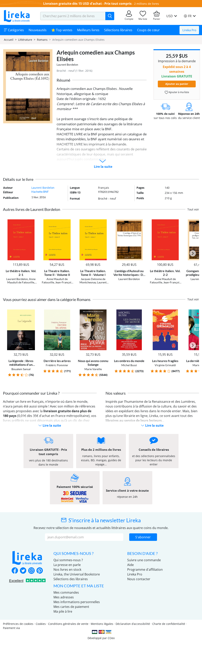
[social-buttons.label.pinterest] (39, 570)
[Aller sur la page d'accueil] (17, 16)
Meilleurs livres (88, 30)
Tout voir (193, 209)
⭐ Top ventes (61, 30)
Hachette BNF (40, 191)
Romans (42, 39)
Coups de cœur (148, 30)
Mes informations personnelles (76, 602)
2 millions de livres (146, 4)
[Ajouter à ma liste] (33, 221)
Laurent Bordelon (67, 64)
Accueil (8, 39)
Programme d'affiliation (145, 569)
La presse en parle (67, 565)
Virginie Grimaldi (165, 365)
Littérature (25, 39)
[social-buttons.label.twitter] (23, 570)
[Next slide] (193, 253)
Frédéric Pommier (57, 365)
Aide (130, 565)
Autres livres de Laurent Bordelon (31, 209)
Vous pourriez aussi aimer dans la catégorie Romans (47, 299)
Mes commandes (66, 592)
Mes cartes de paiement (71, 607)
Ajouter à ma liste (178, 92)
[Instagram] (31, 570)
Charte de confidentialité (168, 624)
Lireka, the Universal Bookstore (76, 574)
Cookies (41, 624)
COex (111, 638)
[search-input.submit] (109, 16)
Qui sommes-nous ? (68, 560)
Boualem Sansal (21, 369)
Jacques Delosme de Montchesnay (92, 280)
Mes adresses (63, 597)
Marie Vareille (93, 369)
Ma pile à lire (62, 611)
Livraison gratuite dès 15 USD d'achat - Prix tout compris (87, 3)
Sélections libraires (118, 30)
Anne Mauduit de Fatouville (21, 280)
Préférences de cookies (18, 624)
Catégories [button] (15, 30)
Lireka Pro (189, 30)
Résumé (63, 80)
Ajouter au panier (176, 84)
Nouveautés (38, 30)
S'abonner (143, 537)
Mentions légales (102, 624)
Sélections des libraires (70, 579)
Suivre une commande (144, 560)
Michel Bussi (129, 365)
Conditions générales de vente (68, 624)
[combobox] (73, 16)
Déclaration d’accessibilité (133, 624)
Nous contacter (138, 579)
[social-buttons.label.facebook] (15, 570)
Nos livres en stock (67, 569)
